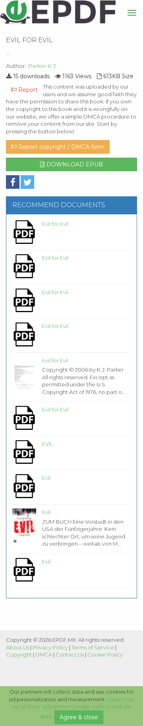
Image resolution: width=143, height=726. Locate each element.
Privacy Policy (50, 647)
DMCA (43, 654)
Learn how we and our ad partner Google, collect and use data (73, 708)
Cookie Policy (105, 654)
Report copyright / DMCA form (60, 146)
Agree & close (79, 717)
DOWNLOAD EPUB (74, 164)
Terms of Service (93, 647)
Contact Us (70, 654)
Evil (46, 478)
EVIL (47, 444)
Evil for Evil (55, 224)
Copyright (19, 654)
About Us (17, 647)
